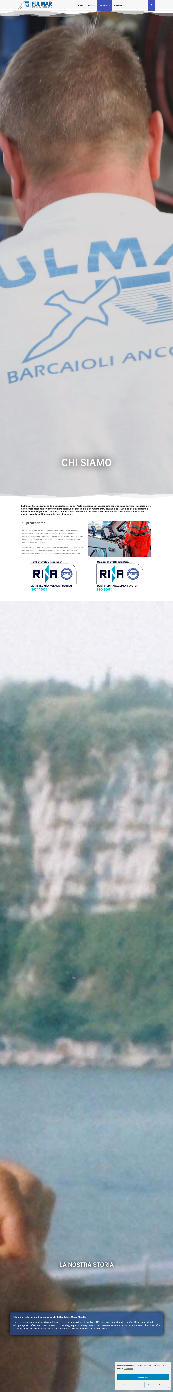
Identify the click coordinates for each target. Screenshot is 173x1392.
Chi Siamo (103, 5)
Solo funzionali (129, 1385)
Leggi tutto (128, 1369)
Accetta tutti (143, 1377)
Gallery (91, 5)
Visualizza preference (156, 1385)
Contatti (118, 5)
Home (80, 5)
